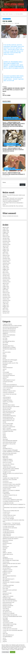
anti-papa (5, 339)
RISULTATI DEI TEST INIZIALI (10, 601)
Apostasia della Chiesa (8, 346)
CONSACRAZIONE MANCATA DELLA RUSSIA (13, 386)
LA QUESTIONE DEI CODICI (9, 515)
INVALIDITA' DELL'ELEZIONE (10, 479)
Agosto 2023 (6, 283)
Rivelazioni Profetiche (8, 605)
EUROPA (5, 437)
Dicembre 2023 (6, 277)
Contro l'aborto (6, 389)
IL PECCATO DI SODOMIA (9, 470)
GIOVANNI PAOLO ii (7, 448)
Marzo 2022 (5, 309)
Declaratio (5, 403)
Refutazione (6, 594)
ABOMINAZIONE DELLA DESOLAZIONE (12, 325)
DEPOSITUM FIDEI (7, 408)
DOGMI (4, 422)
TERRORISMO (6, 621)
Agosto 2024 (6, 264)
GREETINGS (5, 458)
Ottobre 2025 (6, 243)
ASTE (4, 353)
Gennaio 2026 (6, 238)
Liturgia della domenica (8, 531)
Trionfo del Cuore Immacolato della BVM (12, 630)
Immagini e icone (7, 472)
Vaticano (5, 641)
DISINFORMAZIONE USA (9, 419)
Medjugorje (5, 541)
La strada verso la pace (8, 517)
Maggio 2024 (6, 269)
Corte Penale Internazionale (9, 394)
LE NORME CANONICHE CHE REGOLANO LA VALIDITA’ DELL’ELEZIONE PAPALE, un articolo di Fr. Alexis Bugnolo (14, 89)
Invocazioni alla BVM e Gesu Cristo (11, 486)
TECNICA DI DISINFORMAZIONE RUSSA (12, 616)
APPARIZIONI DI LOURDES (9, 347)
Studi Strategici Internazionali (10, 615)
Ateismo (5, 355)
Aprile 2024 (5, 271)
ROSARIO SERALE (7, 607)
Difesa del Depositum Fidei (9, 411)
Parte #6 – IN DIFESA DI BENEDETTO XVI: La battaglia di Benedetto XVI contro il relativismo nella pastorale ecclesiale (14, 138)
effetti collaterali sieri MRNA (9, 430)
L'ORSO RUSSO (6, 493)
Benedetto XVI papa (6, 18)
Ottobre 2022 (6, 299)
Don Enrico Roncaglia (8, 423)
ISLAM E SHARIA (6, 489)
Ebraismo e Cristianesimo (9, 426)
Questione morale (7, 593)
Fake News (5, 439)
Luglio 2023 (5, 285)
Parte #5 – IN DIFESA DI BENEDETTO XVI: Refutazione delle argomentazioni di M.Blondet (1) (14, 162)
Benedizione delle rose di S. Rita (10, 363)
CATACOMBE (6, 372)
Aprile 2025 (5, 252)
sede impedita (6, 610)
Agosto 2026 (6, 227)
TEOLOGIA (5, 619)
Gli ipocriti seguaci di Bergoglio (10, 450)
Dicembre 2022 (6, 296)
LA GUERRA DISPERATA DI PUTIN (11, 501)
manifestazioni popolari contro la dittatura (13, 537)
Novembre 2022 (6, 297)
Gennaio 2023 (6, 294)
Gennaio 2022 (6, 313)
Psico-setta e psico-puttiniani (10, 590)
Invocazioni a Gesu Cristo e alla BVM (11, 484)
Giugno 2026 (6, 230)
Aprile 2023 (5, 289)
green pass (5, 456)
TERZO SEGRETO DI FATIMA (9, 624)
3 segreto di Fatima (7, 324)
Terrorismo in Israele (8, 622)
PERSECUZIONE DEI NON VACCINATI (12, 563)
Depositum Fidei (15, 117)
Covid (4, 395)
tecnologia (5, 618)
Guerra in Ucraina (7, 462)
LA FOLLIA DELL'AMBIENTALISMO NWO (12, 499)
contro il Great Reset (8, 388)
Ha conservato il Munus (8, 464)
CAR (4, 370)
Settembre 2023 (6, 282)
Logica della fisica (7, 534)
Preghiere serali (6, 573)
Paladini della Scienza (8, 554)
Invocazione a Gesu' (7, 482)
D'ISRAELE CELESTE (7, 400)
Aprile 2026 (5, 233)
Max (4, 23)
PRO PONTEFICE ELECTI (8, 579)
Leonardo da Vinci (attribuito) (10, 527)
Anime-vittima (6, 336)
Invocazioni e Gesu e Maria (9, 487)
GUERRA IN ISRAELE (7, 459)
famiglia (5, 445)
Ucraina (4, 632)
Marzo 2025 (5, 254)
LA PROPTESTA (6, 512)
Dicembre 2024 (6, 258)
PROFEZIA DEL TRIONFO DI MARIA (11, 582)
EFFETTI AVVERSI (7, 428)
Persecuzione (6, 562)
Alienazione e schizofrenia (9, 330)
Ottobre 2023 (6, 280)
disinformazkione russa (8, 420)
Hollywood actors (7, 465)
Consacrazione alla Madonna (10, 384)
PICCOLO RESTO (7, 568)
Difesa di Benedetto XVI (8, 412)
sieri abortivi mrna (7, 611)
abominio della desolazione (9, 328)
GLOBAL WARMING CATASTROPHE (11, 451)
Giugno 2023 (6, 286)
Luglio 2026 (5, 229)
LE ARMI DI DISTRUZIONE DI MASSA (11, 524)
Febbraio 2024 (6, 274)
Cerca (4, 182)
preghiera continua (7, 571)
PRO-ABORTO (6, 580)
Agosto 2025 (6, 246)
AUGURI (5, 356)
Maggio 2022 (6, 306)
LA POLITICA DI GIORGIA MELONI (11, 510)
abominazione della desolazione (10, 327)
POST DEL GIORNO (6, 94)
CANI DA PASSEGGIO (8, 367)
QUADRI (5, 591)
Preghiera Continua (7, 569)
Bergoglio (5, 364)
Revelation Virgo (14, 4)
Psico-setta (5, 588)
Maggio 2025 (6, 250)
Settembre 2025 (6, 244)
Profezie (5, 583)
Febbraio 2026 (6, 236)
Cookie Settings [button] (5, 652)
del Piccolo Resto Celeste (9, 405)
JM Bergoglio (6, 492)
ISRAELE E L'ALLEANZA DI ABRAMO (11, 490)
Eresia (4, 433)
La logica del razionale (8, 503)
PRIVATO (5, 574)
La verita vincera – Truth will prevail (11, 523)
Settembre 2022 (6, 300)
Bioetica (5, 366)
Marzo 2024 (5, 272)
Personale (5, 565)
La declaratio (6, 496)
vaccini (4, 638)
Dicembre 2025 (6, 240)
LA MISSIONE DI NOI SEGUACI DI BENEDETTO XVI (12, 119)
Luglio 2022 (5, 303)
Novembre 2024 (6, 260)
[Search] (24, 10)
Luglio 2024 (5, 266)
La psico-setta (6, 513)
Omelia (4, 549)
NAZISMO (5, 548)
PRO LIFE (5, 577)
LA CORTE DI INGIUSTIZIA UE (10, 495)
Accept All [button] (12, 652)
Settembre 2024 (6, 263)
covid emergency (7, 397)
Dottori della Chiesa (7, 425)
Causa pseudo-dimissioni (9, 375)
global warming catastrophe (9, 453)
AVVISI (4, 358)
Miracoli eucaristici (7, 543)
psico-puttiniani (6, 587)
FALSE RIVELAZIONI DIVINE (9, 442)
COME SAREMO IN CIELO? (9, 380)
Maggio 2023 (6, 288)
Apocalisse (5, 344)
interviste (5, 476)
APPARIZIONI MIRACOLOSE (9, 349)
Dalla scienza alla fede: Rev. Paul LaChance (13, 206)
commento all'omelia (8, 381)
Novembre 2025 (6, 241)
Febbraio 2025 (6, 255)
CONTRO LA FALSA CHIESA (9, 391)
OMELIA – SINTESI (7, 552)
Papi (4, 555)
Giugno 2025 (6, 249)
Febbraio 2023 (6, 292)
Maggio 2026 (6, 232)
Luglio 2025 (5, 247)
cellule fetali (5, 377)
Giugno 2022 (6, 305)
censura (5, 378)
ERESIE (4, 436)
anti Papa (5, 338)
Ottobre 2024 (6, 261)
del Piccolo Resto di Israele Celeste (11, 406)
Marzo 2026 (5, 235)
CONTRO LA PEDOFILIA (8, 392)
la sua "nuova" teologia (8, 518)
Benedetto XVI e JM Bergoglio (10, 360)
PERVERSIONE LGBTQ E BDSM (10, 566)
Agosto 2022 (6, 302)
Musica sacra (6, 546)
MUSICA (5, 545)
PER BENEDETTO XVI (8, 559)
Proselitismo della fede (8, 585)
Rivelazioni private (7, 604)
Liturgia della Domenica (8, 532)
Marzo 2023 (5, 291)
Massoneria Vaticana (8, 540)
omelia (4, 551)
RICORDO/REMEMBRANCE (9, 599)
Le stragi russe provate (8, 526)
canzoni (4, 369)
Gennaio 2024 (6, 275)
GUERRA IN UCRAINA (8, 461)
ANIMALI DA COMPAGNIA (9, 335)
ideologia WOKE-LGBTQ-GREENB (11, 468)
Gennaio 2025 (6, 257)
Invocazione (5, 481)
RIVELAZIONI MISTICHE (8, 602)
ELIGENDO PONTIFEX (8, 431)
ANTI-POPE (5, 342)
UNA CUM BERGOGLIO (8, 635)
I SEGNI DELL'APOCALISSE (9, 467)
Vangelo (5, 639)
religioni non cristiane (8, 596)
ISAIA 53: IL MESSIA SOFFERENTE (11, 201)
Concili (13, 168)
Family (4, 447)
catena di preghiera (7, 374)
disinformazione (7, 414)
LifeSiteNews (6, 529)
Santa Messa (6, 608)
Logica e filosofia (7, 535)
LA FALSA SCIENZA (7, 498)
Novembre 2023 (6, 278)
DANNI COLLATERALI (8, 402)
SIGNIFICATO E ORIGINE (8, 613)
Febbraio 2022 (6, 311)
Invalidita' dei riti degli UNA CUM (10, 478)
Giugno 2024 (6, 268)
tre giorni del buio (7, 627)
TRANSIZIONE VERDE (8, 625)
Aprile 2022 (5, 308)
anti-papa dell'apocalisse (9, 341)
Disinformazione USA (8, 417)
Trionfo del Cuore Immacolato (10, 629)
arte (4, 350)
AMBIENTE (5, 333)
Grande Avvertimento (8, 454)
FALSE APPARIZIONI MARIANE (10, 440)
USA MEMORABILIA (7, 636)
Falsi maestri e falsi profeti (9, 444)
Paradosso (5, 557)
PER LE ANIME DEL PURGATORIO (11, 560)
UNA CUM (5, 633)
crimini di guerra (7, 398)
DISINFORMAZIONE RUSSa (9, 416)
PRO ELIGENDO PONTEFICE (9, 576)
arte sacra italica (7, 352)
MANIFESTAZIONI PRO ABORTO (10, 538)
